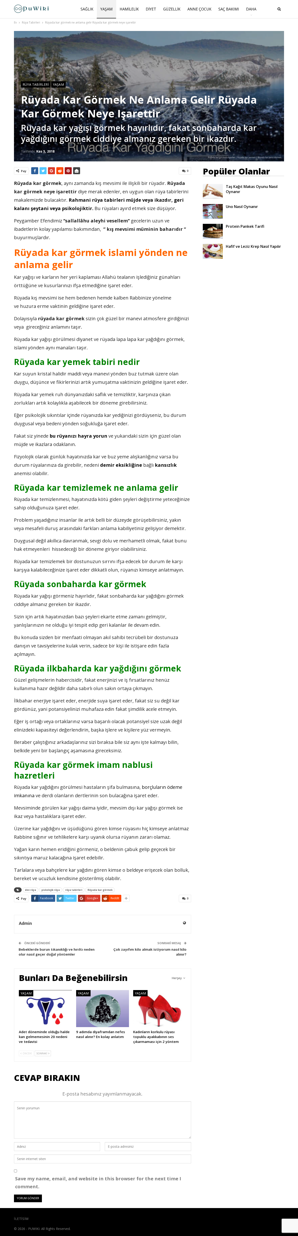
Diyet (151, 9)
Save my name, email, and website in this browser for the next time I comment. (98, 1182)
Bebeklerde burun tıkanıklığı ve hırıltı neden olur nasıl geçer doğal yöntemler (57, 952)
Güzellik (171, 9)
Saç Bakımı (228, 9)
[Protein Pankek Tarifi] (213, 231)
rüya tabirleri (73, 890)
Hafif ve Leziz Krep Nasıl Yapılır (253, 246)
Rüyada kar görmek (100, 890)
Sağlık (87, 9)
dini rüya (30, 890)
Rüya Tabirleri (36, 84)
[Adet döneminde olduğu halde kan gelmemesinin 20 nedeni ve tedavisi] (45, 1008)
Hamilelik (129, 9)
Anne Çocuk (199, 9)
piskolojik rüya (50, 890)
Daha (251, 9)
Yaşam (106, 9)
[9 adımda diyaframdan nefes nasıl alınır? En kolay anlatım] (102, 1008)
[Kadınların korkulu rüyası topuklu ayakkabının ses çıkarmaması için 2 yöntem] (159, 1008)
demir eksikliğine (121, 465)
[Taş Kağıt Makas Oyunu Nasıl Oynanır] (213, 191)
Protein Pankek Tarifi (245, 226)
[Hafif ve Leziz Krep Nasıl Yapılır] (213, 251)
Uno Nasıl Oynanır (242, 206)
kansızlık (166, 465)
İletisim (21, 1218)
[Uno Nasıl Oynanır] (213, 211)
